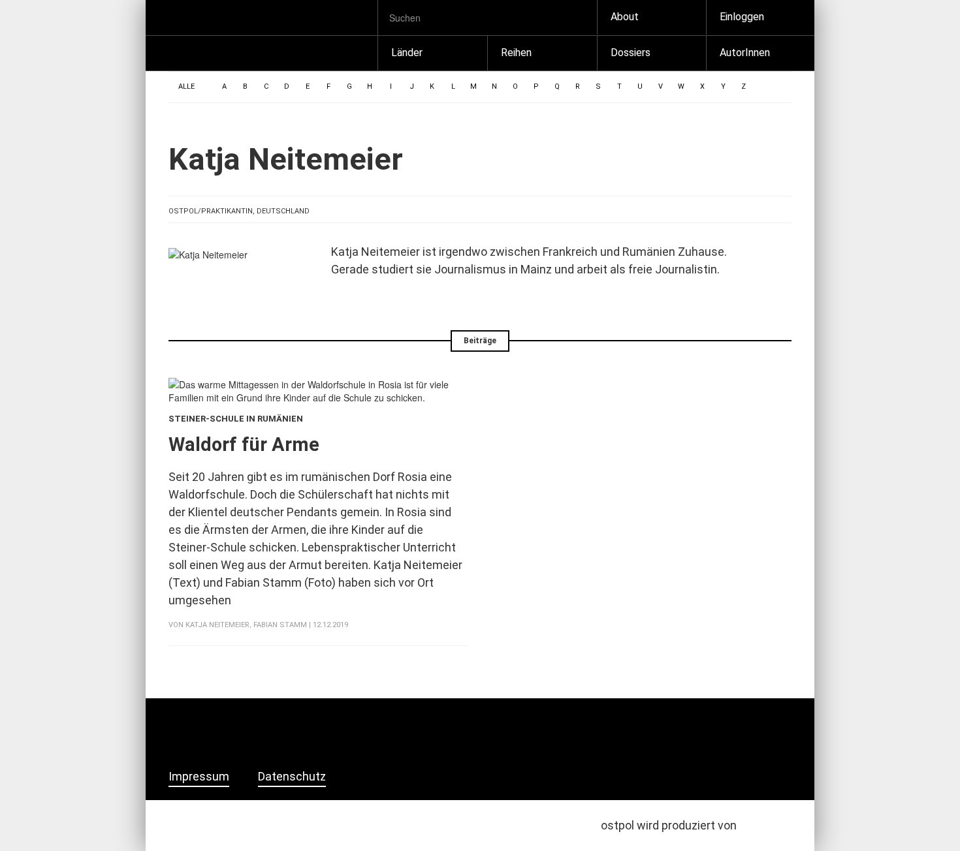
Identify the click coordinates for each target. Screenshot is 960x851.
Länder (407, 52)
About (625, 16)
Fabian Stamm (280, 625)
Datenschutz (292, 776)
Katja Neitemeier (217, 625)
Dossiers (630, 52)
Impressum (198, 776)
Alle (186, 86)
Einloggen (742, 16)
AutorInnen (745, 52)
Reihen (516, 52)
